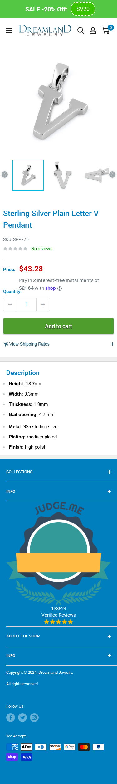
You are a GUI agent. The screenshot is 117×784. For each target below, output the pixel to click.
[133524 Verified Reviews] (58, 622)
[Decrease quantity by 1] (10, 304)
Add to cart (58, 326)
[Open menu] (9, 30)
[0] (106, 30)
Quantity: (12, 291)
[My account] (93, 30)
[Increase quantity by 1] (43, 304)
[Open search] (80, 30)
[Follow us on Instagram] (34, 717)
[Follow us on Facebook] (10, 717)
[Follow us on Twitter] (22, 717)
